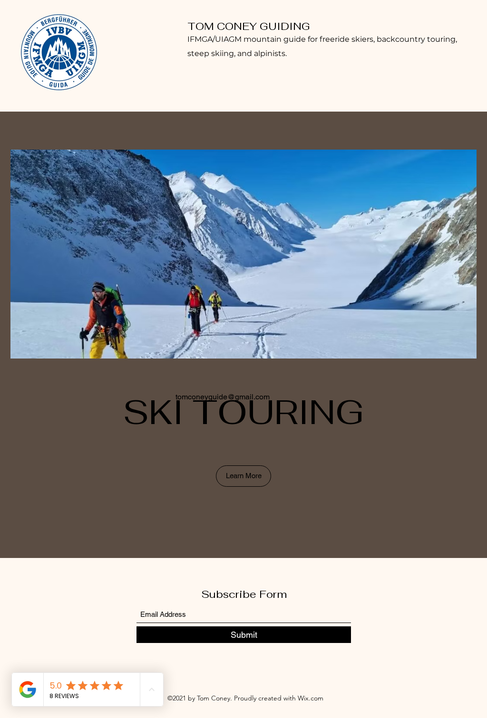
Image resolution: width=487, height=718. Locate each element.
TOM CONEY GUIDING (248, 26)
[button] (243, 476)
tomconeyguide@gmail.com (222, 396)
